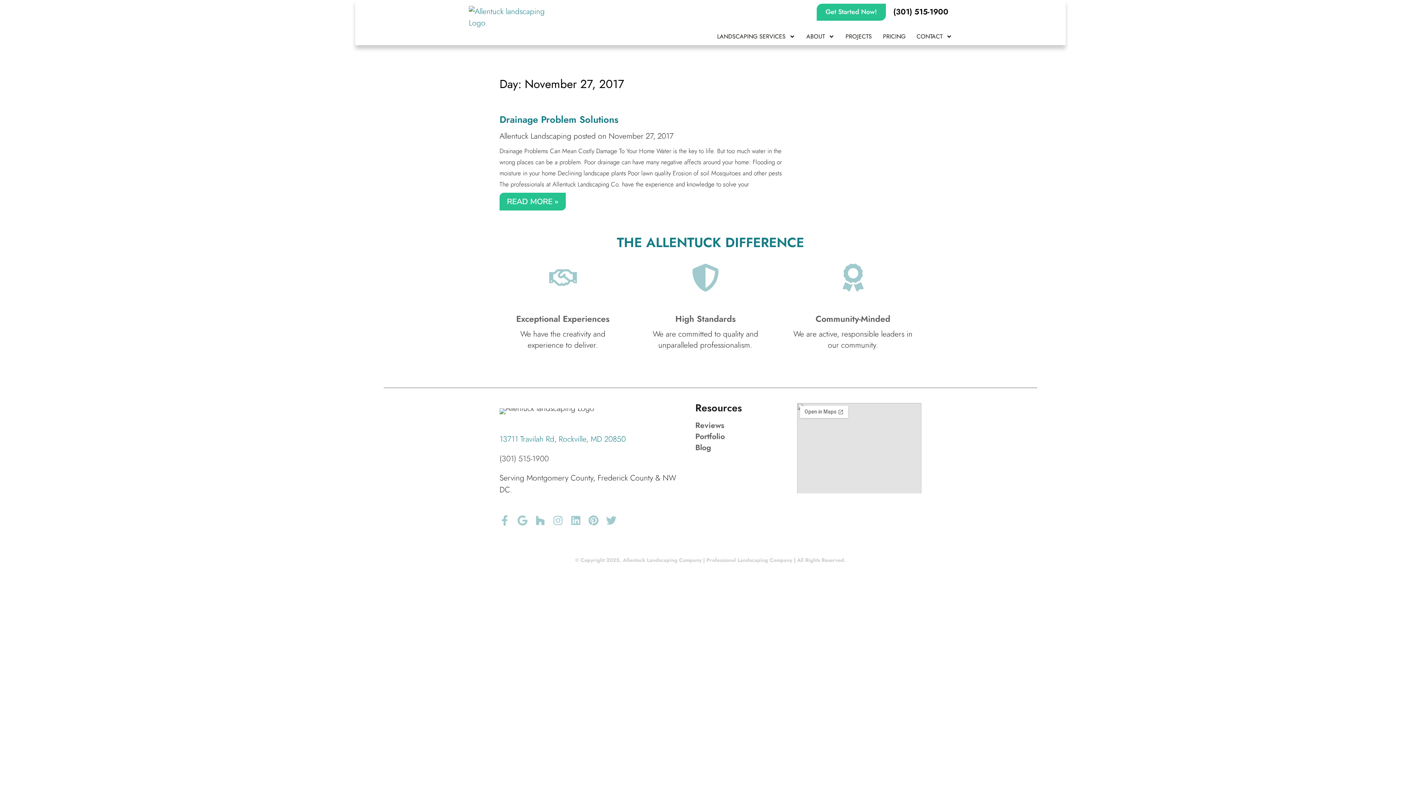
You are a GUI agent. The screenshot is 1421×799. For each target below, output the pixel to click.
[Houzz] (540, 520)
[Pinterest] (593, 520)
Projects (859, 36)
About (815, 36)
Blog (703, 447)
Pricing (894, 36)
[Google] (522, 520)
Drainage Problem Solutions (559, 120)
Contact (930, 36)
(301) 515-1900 (524, 458)
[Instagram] (558, 520)
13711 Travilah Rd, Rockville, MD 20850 (563, 439)
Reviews (709, 425)
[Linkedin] (576, 520)
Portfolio (710, 436)
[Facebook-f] (505, 520)
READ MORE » (532, 201)
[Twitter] (611, 520)
